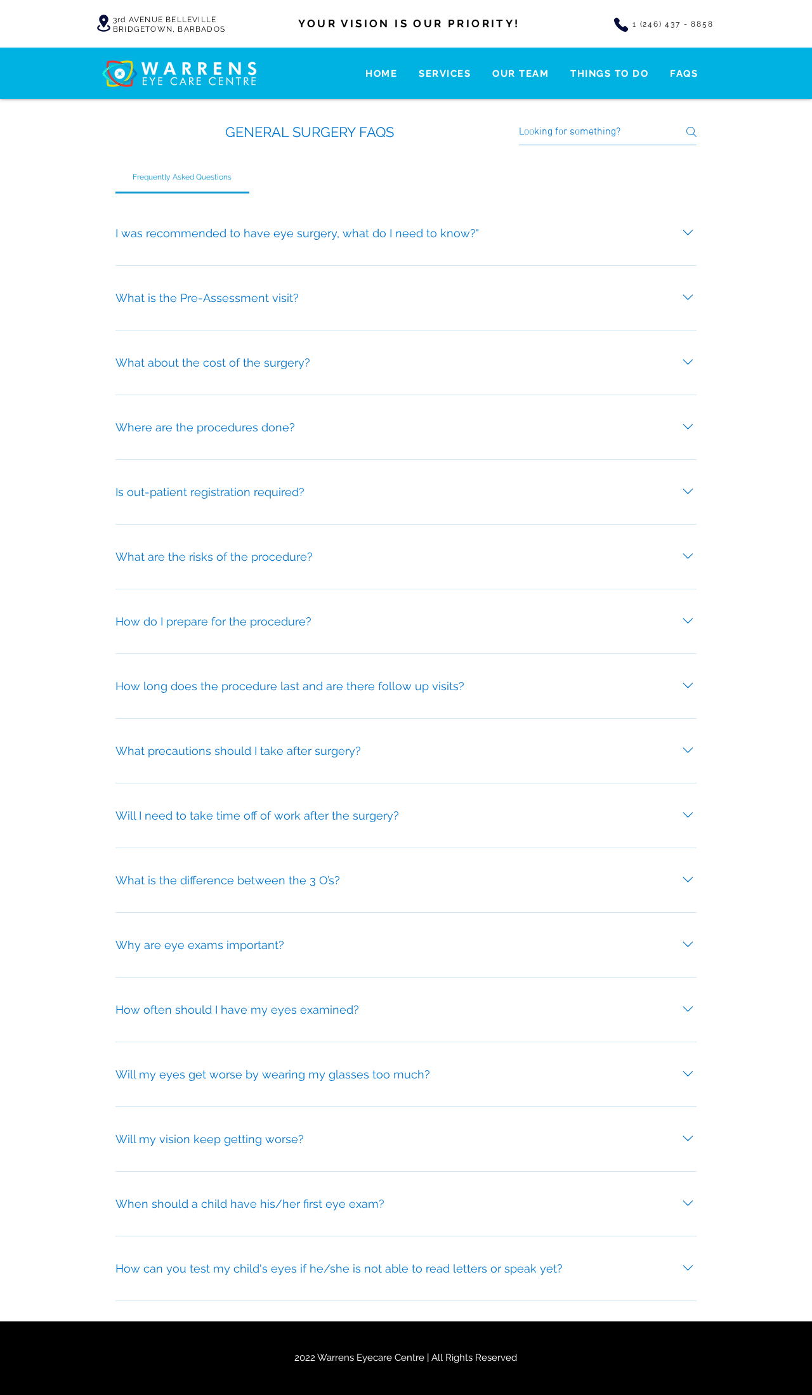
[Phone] (621, 24)
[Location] (103, 23)
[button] (444, 74)
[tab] (182, 176)
